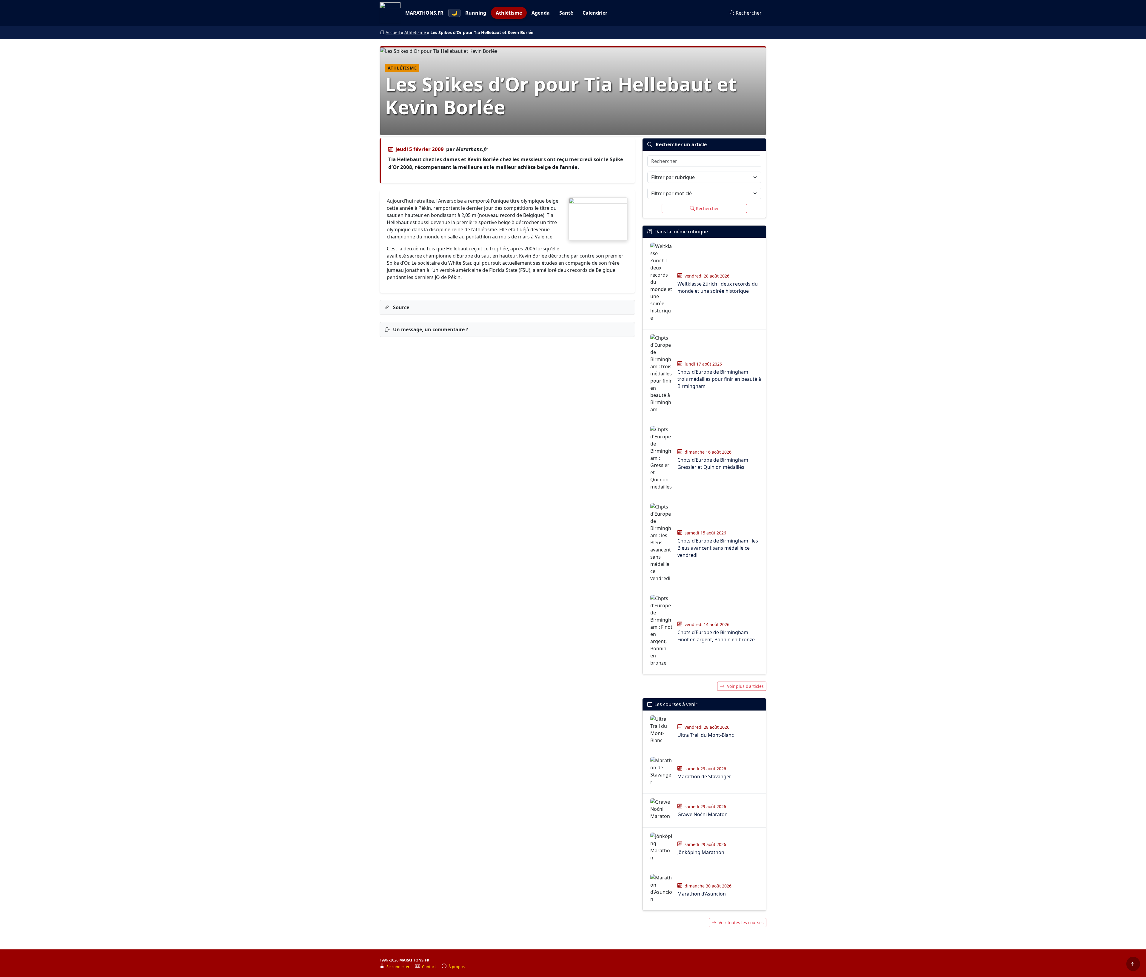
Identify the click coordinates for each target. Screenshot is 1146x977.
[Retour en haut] (1133, 964)
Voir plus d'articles (745, 686)
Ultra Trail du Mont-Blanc (705, 735)
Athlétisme (509, 13)
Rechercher (749, 13)
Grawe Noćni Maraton (702, 814)
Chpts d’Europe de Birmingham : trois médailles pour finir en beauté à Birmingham (719, 379)
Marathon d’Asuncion (701, 893)
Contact (429, 966)
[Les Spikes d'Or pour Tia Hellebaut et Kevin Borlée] (598, 219)
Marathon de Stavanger (704, 776)
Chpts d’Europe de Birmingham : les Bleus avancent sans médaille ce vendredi (717, 547)
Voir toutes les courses (741, 922)
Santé (566, 13)
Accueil (393, 32)
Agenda (541, 13)
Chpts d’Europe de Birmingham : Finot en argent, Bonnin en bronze (716, 636)
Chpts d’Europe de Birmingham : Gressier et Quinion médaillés (714, 463)
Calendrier (595, 13)
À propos (457, 966)
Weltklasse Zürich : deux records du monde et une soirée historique (717, 287)
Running (475, 13)
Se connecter (398, 966)
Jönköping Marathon (700, 852)
